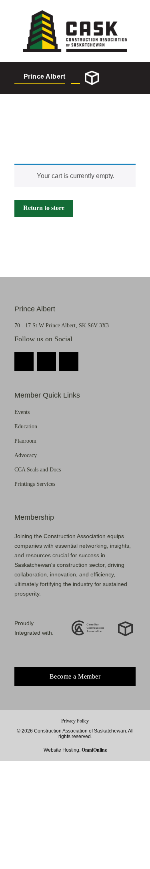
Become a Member (75, 676)
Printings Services (34, 484)
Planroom (25, 441)
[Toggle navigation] (128, 77)
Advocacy (25, 455)
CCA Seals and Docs (37, 470)
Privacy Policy (75, 721)
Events (22, 412)
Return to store (43, 207)
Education (25, 427)
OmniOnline (94, 750)
